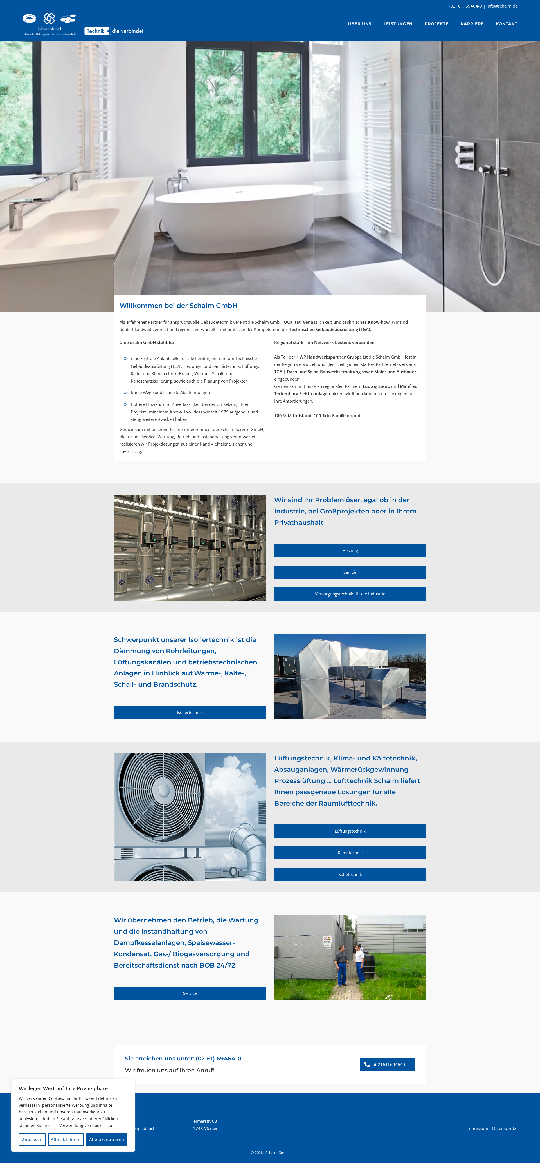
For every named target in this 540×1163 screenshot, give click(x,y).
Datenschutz (504, 1128)
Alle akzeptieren (106, 1139)
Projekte (437, 23)
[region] (73, 1115)
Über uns (360, 23)
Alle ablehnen (66, 1139)
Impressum (477, 1128)
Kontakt (507, 23)
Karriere (472, 23)
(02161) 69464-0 (218, 1058)
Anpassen (32, 1139)
